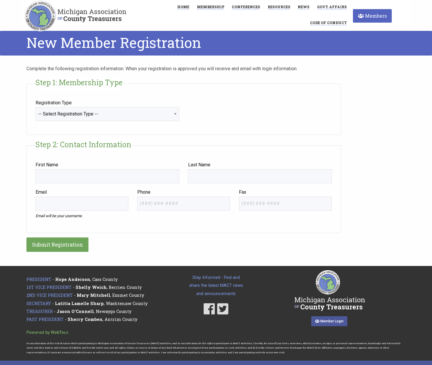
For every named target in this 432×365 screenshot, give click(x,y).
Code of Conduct (328, 23)
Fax (242, 192)
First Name (47, 165)
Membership (211, 7)
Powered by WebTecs (47, 332)
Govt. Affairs (332, 7)
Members (375, 16)
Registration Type (54, 103)
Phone (143, 192)
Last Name (199, 165)
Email (41, 192)
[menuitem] (328, 23)
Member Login (331, 321)
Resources (279, 7)
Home (183, 7)
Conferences (246, 7)
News (303, 7)
